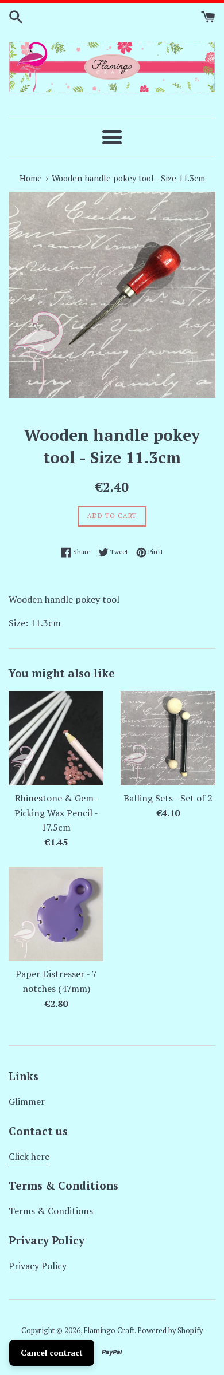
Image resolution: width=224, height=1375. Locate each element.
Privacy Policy (38, 1265)
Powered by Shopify (170, 1331)
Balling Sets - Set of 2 (168, 798)
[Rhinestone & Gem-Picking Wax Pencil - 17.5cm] (56, 738)
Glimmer (27, 1101)
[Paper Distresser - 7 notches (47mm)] (56, 914)
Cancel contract (52, 1352)
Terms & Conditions (51, 1210)
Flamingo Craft (109, 1331)
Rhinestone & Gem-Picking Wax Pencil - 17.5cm (56, 812)
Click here (29, 1156)
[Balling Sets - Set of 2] (168, 738)
